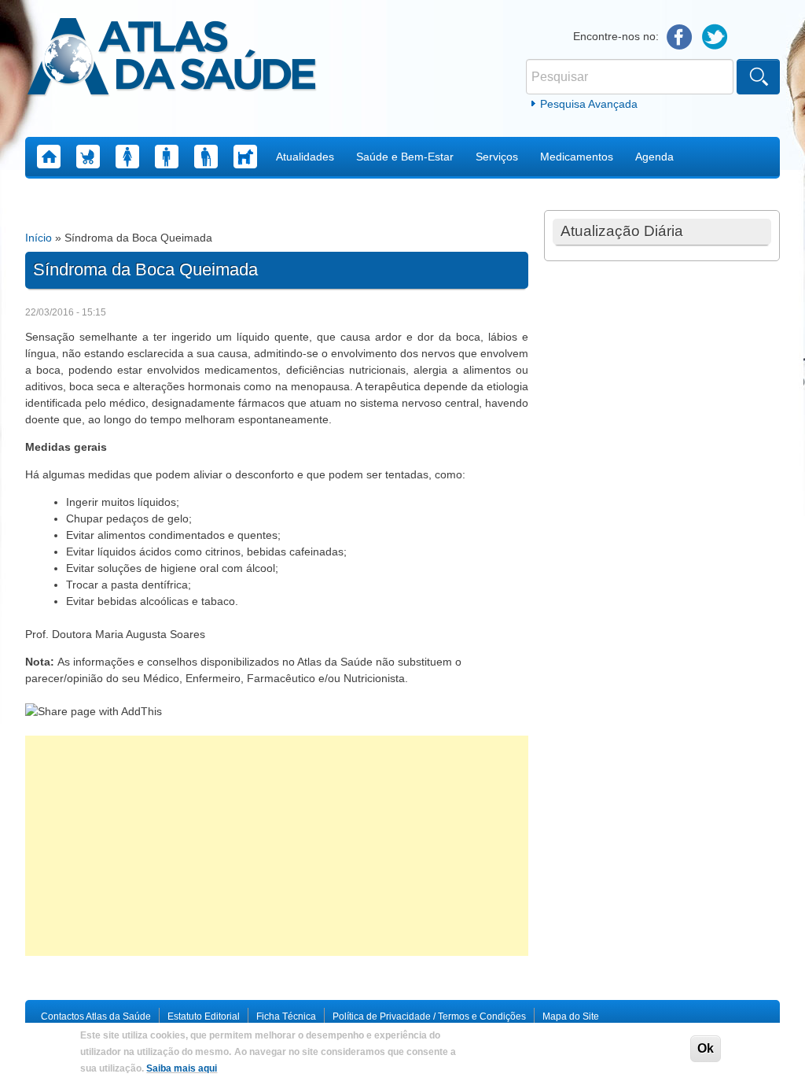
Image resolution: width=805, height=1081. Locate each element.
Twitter (715, 37)
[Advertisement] (276, 846)
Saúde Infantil (88, 156)
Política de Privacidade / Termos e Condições (429, 1016)
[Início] (171, 59)
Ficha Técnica (286, 1016)
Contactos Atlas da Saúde (96, 1016)
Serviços (497, 156)
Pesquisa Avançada (589, 104)
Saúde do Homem (166, 156)
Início (38, 237)
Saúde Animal (245, 156)
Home (48, 156)
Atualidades (305, 156)
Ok (705, 1048)
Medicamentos (576, 156)
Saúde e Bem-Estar (405, 156)
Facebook (679, 37)
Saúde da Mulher (127, 156)
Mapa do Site (570, 1016)
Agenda (654, 156)
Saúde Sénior (206, 156)
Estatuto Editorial (203, 1016)
